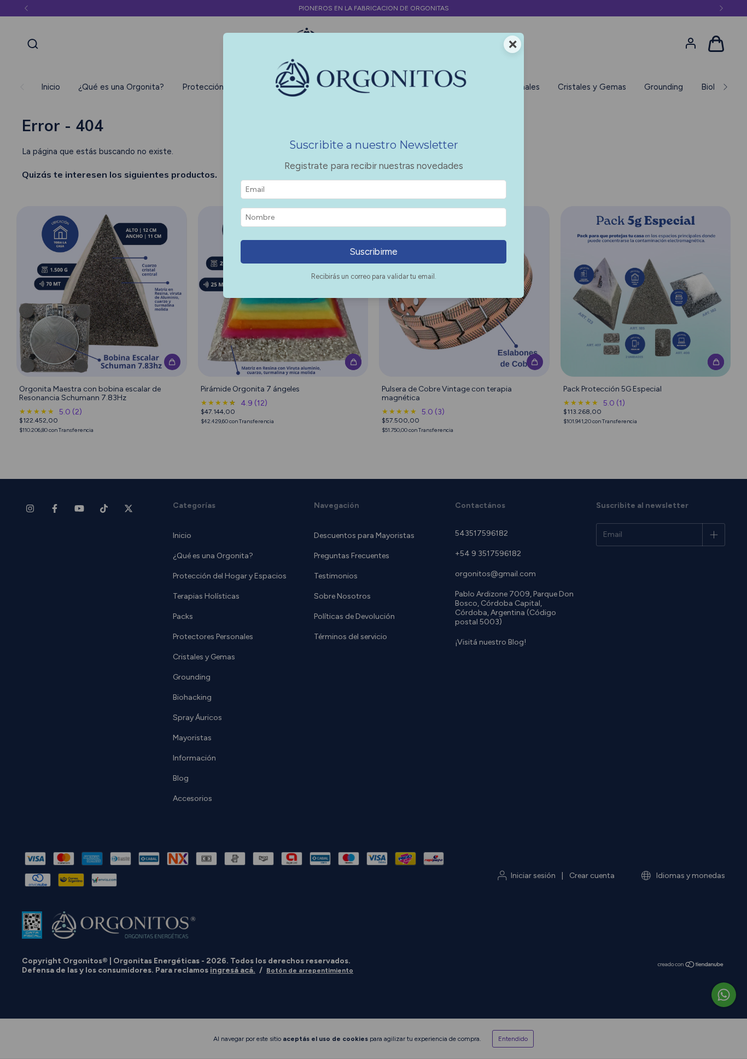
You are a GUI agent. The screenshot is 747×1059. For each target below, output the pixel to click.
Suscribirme (373, 251)
